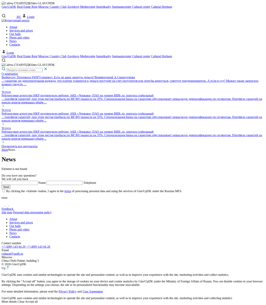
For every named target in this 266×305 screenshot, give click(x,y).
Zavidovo (73, 6)
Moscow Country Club (52, 6)
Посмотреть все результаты (20, 146)
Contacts (14, 44)
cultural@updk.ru (12, 253)
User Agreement (93, 291)
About (13, 27)
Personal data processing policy (32, 212)
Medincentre (87, 6)
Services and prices (21, 30)
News (13, 41)
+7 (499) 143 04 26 (14, 246)
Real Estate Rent (27, 6)
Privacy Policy (68, 291)
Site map (7, 212)
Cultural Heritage (161, 6)
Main (5, 149)
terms (67, 191)
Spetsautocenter (121, 6)
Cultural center (141, 6)
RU (19, 17)
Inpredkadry (103, 6)
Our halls (15, 34)
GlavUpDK (9, 6)
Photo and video (19, 37)
